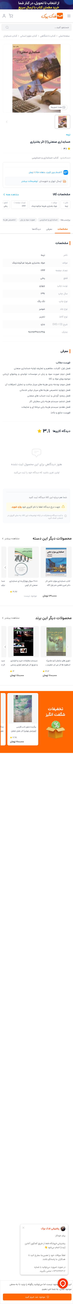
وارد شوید (16, 507)
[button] (5, 567)
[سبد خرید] (11, 16)
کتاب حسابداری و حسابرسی (45, 157)
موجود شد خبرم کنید (35, 1297)
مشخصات (63, 229)
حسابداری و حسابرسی (49, 219)
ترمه (68, 134)
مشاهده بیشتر (12, 538)
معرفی (49, 229)
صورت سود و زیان (27, 219)
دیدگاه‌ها (36, 229)
